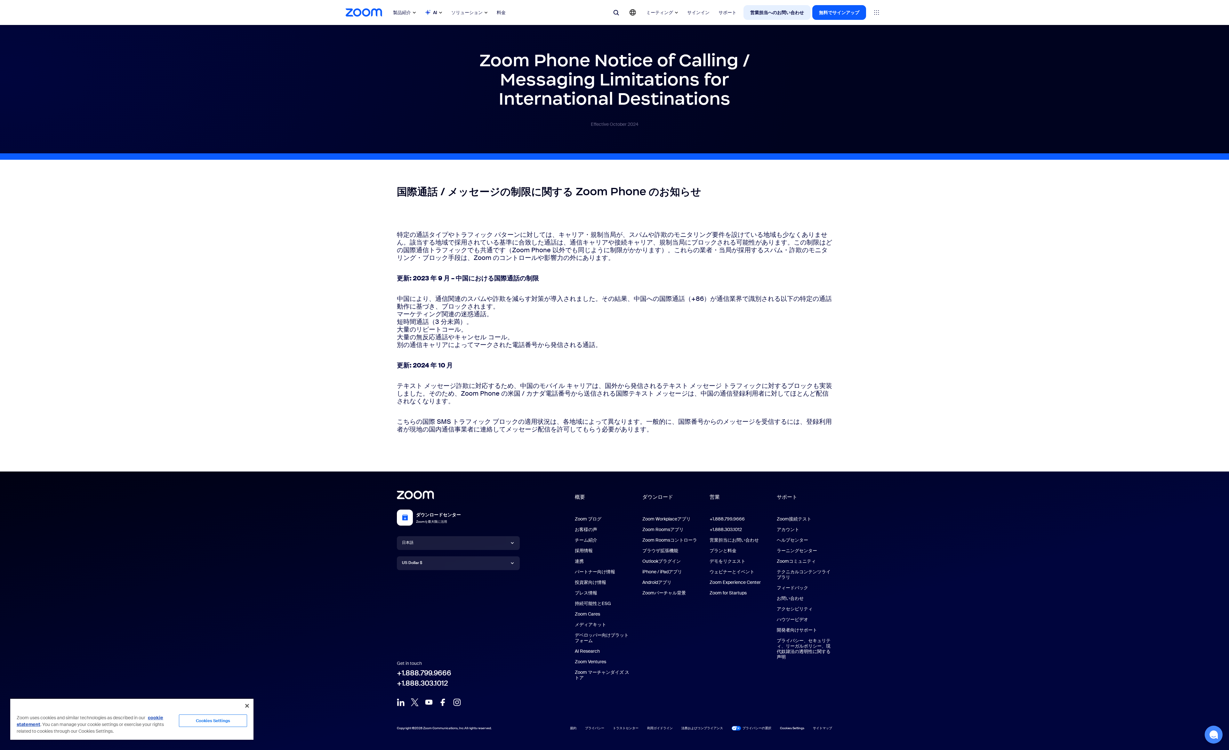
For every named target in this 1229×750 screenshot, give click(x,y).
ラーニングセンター (797, 550)
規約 (573, 728)
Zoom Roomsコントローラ (669, 540)
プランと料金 (723, 550)
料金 (501, 12)
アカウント (788, 529)
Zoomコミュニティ (796, 561)
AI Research (587, 651)
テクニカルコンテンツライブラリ (804, 574)
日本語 (408, 542)
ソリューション (467, 12)
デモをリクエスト (727, 561)
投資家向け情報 (590, 582)
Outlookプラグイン (661, 561)
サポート (727, 12)
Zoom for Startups (728, 593)
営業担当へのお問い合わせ (777, 12)
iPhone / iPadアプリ (662, 572)
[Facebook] (443, 702)
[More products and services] (876, 12)
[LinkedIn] (401, 702)
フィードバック (792, 588)
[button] (1214, 735)
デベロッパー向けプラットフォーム (602, 637)
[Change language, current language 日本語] (633, 12)
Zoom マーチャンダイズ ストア (602, 675)
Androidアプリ (656, 582)
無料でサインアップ (839, 12)
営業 (715, 497)
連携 (579, 561)
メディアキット (590, 624)
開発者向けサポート (797, 630)
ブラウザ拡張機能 (660, 550)
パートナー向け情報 (595, 572)
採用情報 (584, 550)
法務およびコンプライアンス (702, 728)
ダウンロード (657, 497)
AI (435, 12)
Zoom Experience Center (735, 582)
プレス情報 (586, 593)
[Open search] (616, 12)
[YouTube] (429, 702)
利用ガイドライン (660, 728)
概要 (580, 497)
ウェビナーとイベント (732, 572)
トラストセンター (626, 728)
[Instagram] (457, 702)
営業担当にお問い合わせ (734, 540)
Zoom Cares (587, 614)
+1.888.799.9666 (424, 673)
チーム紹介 (586, 540)
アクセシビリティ (795, 609)
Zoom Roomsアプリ (663, 529)
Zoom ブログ (588, 519)
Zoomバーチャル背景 (664, 593)
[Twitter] (415, 702)
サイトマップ (822, 728)
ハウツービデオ (792, 619)
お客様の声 (586, 529)
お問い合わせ (790, 598)
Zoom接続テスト (794, 519)
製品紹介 (402, 12)
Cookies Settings (213, 720)
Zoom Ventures (590, 662)
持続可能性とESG (593, 603)
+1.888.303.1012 (422, 683)
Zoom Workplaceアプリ (666, 519)
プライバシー (594, 728)
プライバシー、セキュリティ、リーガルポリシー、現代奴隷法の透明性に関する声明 (804, 649)
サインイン (698, 12)
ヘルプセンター (792, 540)
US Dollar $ (412, 562)
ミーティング (659, 12)
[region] (131, 719)
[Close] (247, 706)
